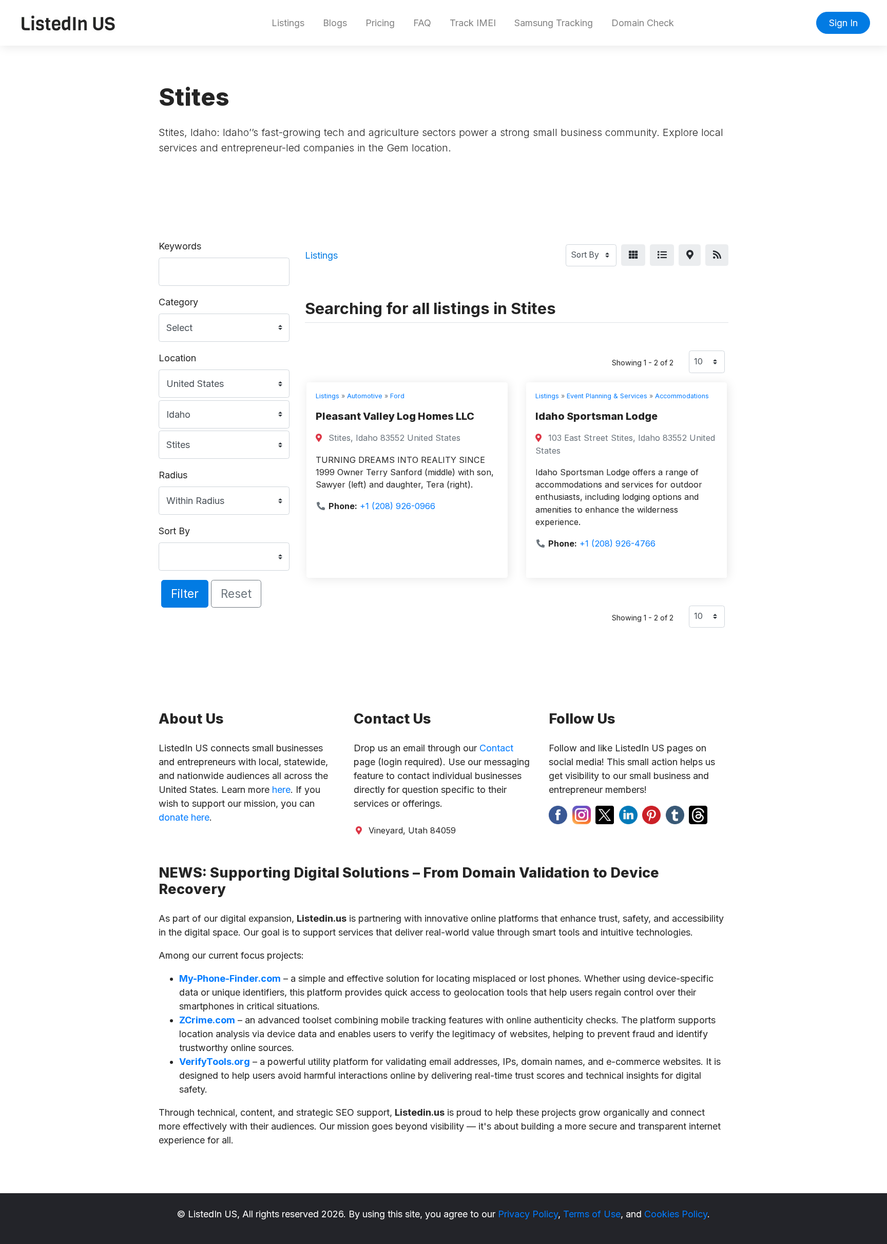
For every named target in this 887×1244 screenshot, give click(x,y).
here (281, 789)
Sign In (843, 22)
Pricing (380, 22)
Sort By (174, 531)
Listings (288, 22)
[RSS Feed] (716, 255)
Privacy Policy (528, 1214)
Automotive (364, 396)
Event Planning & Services (607, 396)
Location (177, 358)
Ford (397, 396)
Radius (173, 475)
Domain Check (642, 22)
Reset (236, 593)
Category (178, 302)
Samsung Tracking (553, 22)
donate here (184, 817)
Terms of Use (592, 1214)
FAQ (422, 22)
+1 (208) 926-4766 (617, 543)
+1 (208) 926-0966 (397, 506)
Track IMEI (473, 22)
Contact (496, 748)
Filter (185, 593)
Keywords (180, 246)
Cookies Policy (675, 1214)
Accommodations (682, 396)
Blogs (335, 22)
